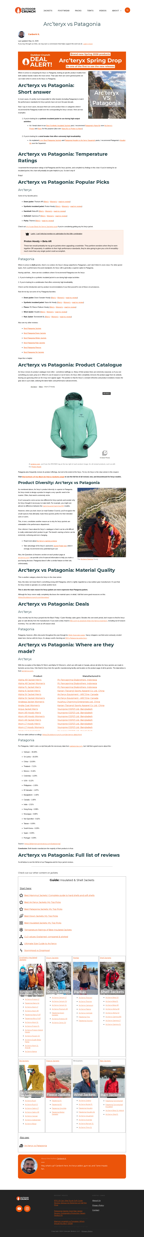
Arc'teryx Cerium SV (59, 1001)
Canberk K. (61, 1158)
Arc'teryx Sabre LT (32, 1108)
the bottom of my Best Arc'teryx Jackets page (43, 477)
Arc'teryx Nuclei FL (85, 1104)
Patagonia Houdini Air (87, 1112)
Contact (95, 1210)
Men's (46, 202)
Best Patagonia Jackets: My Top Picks (43, 909)
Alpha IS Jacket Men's (29, 691)
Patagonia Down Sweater (58, 1014)
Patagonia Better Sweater (58, 1113)
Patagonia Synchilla (59, 1108)
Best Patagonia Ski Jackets (34, 352)
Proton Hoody (36, 467)
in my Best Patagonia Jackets (50, 140)
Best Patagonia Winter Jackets (35, 338)
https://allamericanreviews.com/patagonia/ (42, 844)
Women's (53, 202)
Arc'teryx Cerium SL (59, 1005)
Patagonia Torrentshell (114, 1101)
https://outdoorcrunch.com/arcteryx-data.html (62, 734)
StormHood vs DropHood (37, 950)
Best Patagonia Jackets (32, 328)
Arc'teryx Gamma (87, 559)
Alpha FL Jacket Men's (29, 687)
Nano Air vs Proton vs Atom (72, 129)
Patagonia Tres (84, 1017)
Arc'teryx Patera (85, 1009)
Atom (40, 129)
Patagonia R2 (57, 1104)
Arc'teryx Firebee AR (59, 1019)
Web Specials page (76, 635)
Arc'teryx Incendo (85, 1120)
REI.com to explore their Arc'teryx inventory (88, 621)
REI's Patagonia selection (76, 638)
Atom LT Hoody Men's (29, 724)
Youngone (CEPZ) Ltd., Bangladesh (75, 709)
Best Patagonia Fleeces (32, 347)
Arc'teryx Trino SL (85, 1127)
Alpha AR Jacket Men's (29, 680)
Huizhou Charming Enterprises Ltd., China (78, 702)
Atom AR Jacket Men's (29, 720)
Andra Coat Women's (29, 705)
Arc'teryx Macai (30, 1123)
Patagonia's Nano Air (92, 125)
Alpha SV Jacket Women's (31, 698)
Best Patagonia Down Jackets (35, 333)
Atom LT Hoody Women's (31, 727)
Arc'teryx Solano (85, 1100)
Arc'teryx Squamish (86, 1116)
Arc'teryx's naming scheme (47, 541)
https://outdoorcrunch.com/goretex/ (33, 597)
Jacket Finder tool (59, 546)
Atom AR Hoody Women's (31, 716)
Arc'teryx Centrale (85, 1013)
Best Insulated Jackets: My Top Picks (42, 923)
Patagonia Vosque (86, 1020)
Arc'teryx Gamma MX (113, 1016)
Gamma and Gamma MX (53, 506)
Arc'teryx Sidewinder (33, 1120)
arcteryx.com (35, 464)
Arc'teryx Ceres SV (59, 1022)
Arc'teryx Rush (30, 1100)
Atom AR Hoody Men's (29, 712)
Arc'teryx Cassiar (31, 1116)
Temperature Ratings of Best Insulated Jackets (48, 930)
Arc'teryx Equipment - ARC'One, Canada (77, 694)
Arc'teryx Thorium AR (60, 1009)
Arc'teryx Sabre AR (32, 1112)
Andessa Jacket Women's (31, 702)
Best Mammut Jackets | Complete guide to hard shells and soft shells (59, 895)
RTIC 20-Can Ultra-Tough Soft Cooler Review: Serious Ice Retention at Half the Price (70, 1203)
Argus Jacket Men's (28, 709)
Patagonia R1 (57, 1100)
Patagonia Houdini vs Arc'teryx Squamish (80, 140)
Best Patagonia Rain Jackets (34, 343)
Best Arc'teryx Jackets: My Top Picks (42, 902)
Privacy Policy (98, 1205)
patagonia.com (76, 746)
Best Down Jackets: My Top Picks (41, 916)
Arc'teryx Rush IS (31, 1104)
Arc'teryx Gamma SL (113, 1024)
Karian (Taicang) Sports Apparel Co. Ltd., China (80, 691)
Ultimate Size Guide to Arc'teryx (40, 943)
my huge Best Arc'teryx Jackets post (41, 226)
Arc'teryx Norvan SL (86, 1123)
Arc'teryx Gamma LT (113, 1020)
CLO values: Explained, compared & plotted (46, 936)
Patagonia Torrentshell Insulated (114, 1105)
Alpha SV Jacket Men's (29, 694)
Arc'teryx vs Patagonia (35, 1145)
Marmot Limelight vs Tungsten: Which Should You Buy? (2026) (69, 1222)
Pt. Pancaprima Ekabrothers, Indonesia (77, 680)
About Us (96, 1200)
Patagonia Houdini (85, 1108)
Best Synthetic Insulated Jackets (58, 125)
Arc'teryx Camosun (86, 1005)
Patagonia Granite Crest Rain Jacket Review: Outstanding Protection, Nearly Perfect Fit (69, 1213)
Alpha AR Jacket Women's (31, 683)
